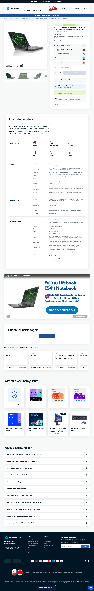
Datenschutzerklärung (68, 572)
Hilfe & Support (47, 543)
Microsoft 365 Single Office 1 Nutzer (57, 404)
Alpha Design (57, 585)
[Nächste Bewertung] (60, 372)
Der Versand (74, 36)
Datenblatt (51, 258)
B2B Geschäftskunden (33, 543)
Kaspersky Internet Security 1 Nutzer (36, 404)
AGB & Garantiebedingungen (55, 572)
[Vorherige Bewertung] (33, 372)
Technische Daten (52, 255)
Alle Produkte (17, 18)
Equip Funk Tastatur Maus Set (78, 428)
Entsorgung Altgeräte (33, 547)
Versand (45, 572)
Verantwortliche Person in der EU (56, 260)
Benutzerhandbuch (58, 258)
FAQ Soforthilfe (47, 541)
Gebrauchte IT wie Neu (33, 541)
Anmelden (85, 546)
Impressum (27, 572)
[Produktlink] (14, 397)
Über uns (30, 552)
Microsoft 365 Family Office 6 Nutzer (79, 404)
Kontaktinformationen (37, 572)
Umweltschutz (31, 550)
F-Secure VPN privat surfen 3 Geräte (14, 428)
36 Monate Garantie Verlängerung (13, 404)
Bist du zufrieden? (48, 550)
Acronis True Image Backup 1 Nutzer (36, 428)
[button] (76, 8)
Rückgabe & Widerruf (48, 545)
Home (5, 18)
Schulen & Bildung (32, 545)
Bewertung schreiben (47, 336)
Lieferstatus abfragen (48, 547)
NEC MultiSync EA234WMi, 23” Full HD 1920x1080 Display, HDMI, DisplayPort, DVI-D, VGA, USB (57, 430)
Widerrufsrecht (78, 572)
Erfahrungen (31, 539)
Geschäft (10, 18)
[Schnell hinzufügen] (9, 398)
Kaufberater (46, 539)
